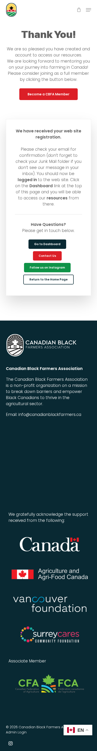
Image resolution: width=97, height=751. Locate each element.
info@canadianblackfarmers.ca (49, 414)
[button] (88, 9)
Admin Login (16, 732)
